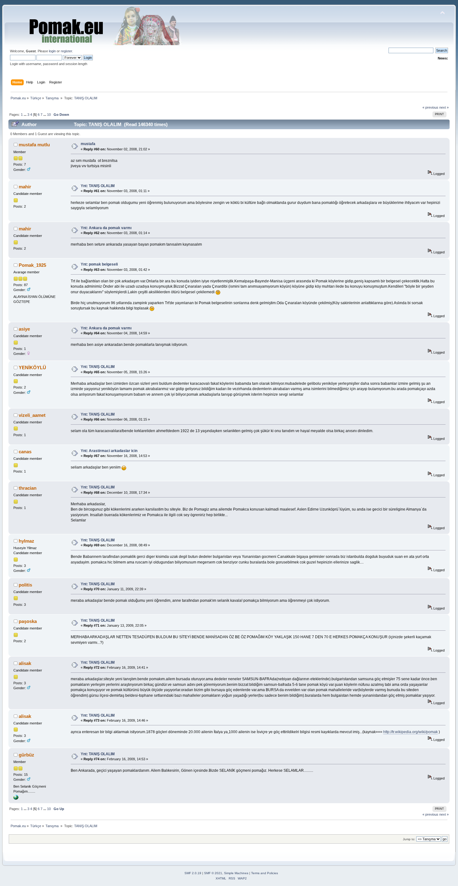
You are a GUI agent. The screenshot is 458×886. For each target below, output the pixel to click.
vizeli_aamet (32, 415)
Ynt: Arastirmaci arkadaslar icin (109, 451)
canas (25, 451)
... (25, 114)
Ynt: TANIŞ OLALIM (98, 186)
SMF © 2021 (213, 873)
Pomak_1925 (32, 265)
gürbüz (26, 754)
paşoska (28, 621)
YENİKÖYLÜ (32, 367)
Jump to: (409, 839)
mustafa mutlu (34, 144)
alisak (25, 663)
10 (49, 114)
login (52, 51)
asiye (24, 329)
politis (25, 584)
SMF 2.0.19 (192, 873)
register (66, 51)
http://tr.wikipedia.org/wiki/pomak (410, 732)
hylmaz (26, 541)
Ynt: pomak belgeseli (99, 264)
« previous (430, 107)
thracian (27, 488)
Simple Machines (236, 873)
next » (444, 107)
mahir (25, 186)
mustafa (88, 144)
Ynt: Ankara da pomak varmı (106, 228)
